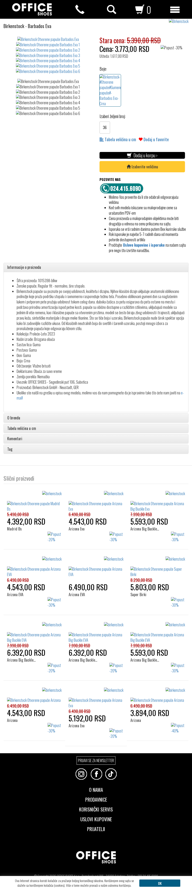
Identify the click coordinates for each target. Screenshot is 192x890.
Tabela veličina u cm (120, 139)
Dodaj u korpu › (145, 155)
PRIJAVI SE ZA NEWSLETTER (96, 760)
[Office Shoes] (32, 9)
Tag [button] (9, 449)
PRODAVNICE (96, 799)
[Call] (80, 10)
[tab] (96, 267)
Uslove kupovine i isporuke (144, 245)
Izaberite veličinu (144, 166)
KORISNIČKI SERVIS (96, 809)
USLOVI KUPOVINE (96, 819)
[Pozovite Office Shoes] (123, 187)
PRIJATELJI (96, 828)
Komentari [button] (14, 439)
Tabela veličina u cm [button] (21, 428)
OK (160, 883)
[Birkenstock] (180, 21)
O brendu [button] (13, 418)
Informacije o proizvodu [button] (24, 267)
